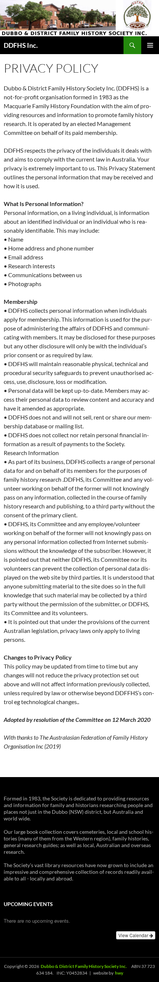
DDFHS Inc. (21, 45)
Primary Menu (150, 45)
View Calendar (133, 935)
